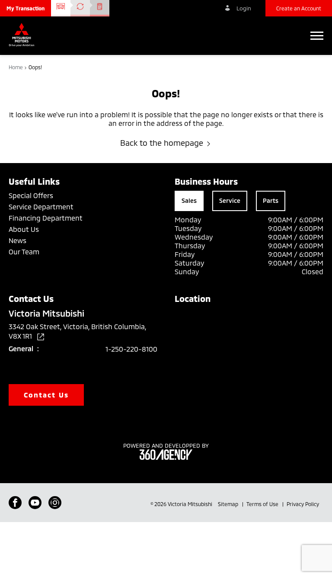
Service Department (41, 206)
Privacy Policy (303, 504)
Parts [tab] (270, 200)
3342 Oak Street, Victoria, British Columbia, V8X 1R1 (77, 331)
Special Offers (31, 195)
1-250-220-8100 (131, 349)
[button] (25, 8)
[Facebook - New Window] (15, 502)
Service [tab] (229, 200)
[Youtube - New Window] (35, 502)
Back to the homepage (161, 142)
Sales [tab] (189, 200)
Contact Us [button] (46, 395)
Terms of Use (263, 504)
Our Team (24, 251)
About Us (24, 229)
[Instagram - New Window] (54, 502)
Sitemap (228, 504)
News (17, 240)
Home (16, 67)
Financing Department (46, 218)
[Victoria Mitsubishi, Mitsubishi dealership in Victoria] (23, 35)
